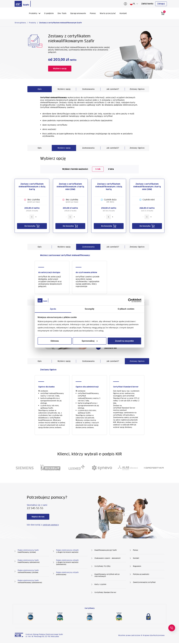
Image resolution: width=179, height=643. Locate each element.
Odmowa (55, 341)
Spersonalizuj (88, 341)
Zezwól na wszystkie (124, 341)
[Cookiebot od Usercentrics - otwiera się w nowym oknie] (130, 300)
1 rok (97, 169)
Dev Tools (62, 13)
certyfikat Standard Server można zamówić (124, 409)
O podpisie (49, 13)
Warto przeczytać (108, 13)
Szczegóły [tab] (89, 309)
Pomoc (93, 13)
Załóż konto (147, 4)
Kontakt (123, 13)
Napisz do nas (38, 517)
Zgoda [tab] (53, 309)
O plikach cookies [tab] (126, 309)
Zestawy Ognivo (137, 89)
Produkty (33, 13)
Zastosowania (88, 89)
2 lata (111, 169)
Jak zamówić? (112, 89)
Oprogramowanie (78, 13)
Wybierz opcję (64, 89)
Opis (40, 89)
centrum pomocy (51, 525)
